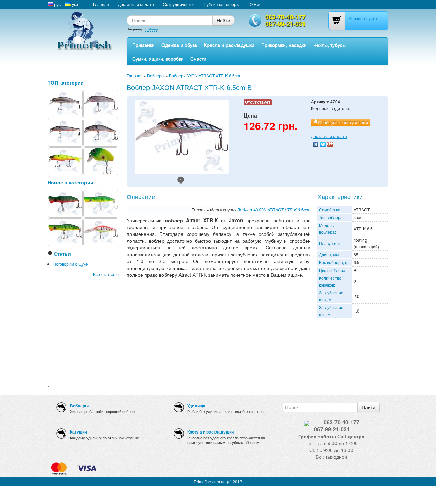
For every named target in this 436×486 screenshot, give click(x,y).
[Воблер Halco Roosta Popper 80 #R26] (65, 203)
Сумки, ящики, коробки (158, 58)
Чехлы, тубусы (329, 44)
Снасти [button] (198, 58)
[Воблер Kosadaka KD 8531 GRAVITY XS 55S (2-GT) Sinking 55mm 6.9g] (101, 132)
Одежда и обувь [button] (179, 44)
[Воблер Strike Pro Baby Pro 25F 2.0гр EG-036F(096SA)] (101, 160)
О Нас (255, 4)
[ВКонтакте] (316, 144)
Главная (101, 4)
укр (74, 4)
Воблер (151, 29)
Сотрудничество (179, 4)
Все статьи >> (106, 274)
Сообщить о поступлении (343, 122)
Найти (223, 20)
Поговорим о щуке (70, 264)
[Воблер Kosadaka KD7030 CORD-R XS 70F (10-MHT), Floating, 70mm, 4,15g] (65, 160)
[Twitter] (323, 144)
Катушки (78, 432)
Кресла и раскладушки (229, 44)
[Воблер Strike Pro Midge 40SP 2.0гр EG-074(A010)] (101, 103)
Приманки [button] (143, 44)
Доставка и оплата (136, 4)
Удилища (196, 406)
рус (57, 4)
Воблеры (156, 75)
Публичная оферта (222, 4)
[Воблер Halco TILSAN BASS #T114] (101, 231)
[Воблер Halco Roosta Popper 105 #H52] (65, 231)
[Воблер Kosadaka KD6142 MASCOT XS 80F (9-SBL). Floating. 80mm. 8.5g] (65, 103)
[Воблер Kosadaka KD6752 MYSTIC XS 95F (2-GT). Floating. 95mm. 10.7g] (65, 132)
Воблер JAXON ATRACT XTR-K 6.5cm (204, 75)
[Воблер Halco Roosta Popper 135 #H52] (101, 203)
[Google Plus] (330, 144)
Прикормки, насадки (284, 44)
